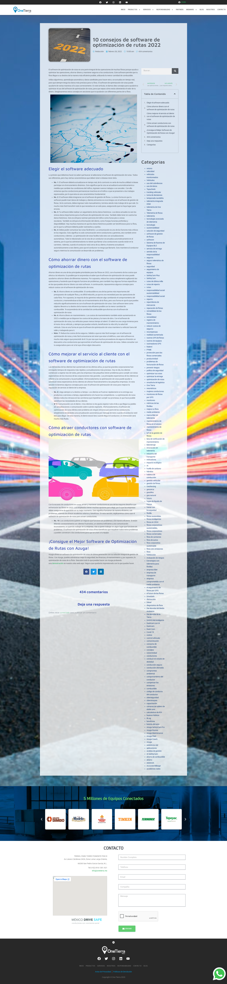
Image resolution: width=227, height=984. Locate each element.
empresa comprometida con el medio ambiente (155, 582)
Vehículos (150, 180)
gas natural (151, 495)
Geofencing (151, 486)
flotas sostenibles (154, 516)
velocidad (150, 171)
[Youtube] (127, 2)
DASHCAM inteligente (155, 620)
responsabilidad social (156, 296)
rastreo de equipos (154, 341)
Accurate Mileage (154, 766)
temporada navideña (155, 198)
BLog (149, 718)
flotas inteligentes (154, 519)
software (150, 240)
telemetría (151, 216)
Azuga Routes (152, 730)
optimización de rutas (155, 379)
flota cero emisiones (155, 549)
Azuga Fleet (151, 736)
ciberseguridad (153, 697)
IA (147, 466)
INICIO (123, 10)
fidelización (151, 555)
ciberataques (152, 700)
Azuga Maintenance (155, 733)
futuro (149, 498)
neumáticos (151, 388)
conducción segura (154, 665)
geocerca (150, 489)
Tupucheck (151, 189)
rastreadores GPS (154, 344)
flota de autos (152, 540)
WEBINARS (190, 10)
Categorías (151, 145)
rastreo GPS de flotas (155, 338)
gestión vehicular (153, 480)
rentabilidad (151, 317)
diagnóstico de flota (155, 605)
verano (149, 168)
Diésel (149, 602)
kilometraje (151, 445)
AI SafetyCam (152, 754)
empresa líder (152, 570)
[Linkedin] (120, 2)
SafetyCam (151, 278)
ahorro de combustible (156, 757)
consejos (150, 650)
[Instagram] (113, 2)
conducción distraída (155, 668)
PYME (149, 350)
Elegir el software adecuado (158, 103)
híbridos (150, 472)
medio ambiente (153, 412)
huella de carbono (154, 469)
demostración (57, 563)
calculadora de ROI (154, 712)
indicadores (151, 460)
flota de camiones (154, 537)
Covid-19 (150, 632)
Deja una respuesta (154, 141)
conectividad (152, 653)
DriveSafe (150, 596)
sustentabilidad (153, 228)
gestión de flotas (153, 483)
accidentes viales (153, 769)
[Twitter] (107, 2)
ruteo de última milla (155, 281)
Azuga (149, 742)
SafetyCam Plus (153, 275)
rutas (149, 287)
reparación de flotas (155, 308)
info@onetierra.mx (99, 871)
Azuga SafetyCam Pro (156, 727)
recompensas (152, 332)
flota (148, 552)
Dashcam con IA (153, 623)
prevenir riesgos (153, 368)
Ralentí (149, 347)
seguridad (151, 266)
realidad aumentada (155, 335)
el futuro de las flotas (155, 593)
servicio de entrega (154, 249)
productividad (152, 359)
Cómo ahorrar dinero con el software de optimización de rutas (160, 108)
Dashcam (150, 626)
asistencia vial (152, 745)
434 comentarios (154, 137)
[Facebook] (100, 2)
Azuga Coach (152, 739)
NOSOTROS (210, 10)
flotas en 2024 (152, 522)
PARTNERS (180, 10)
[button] (86, 572)
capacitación (152, 703)
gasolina (150, 492)
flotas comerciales (154, 534)
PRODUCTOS (132, 10)
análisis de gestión (154, 751)
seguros (150, 258)
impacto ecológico (154, 463)
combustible (152, 689)
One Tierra (151, 385)
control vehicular (153, 638)
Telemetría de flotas (154, 213)
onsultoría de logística (155, 382)
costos (149, 635)
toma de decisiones (154, 195)
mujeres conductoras (155, 391)
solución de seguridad (155, 231)
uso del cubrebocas (154, 183)
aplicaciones (152, 748)
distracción (151, 599)
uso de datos (152, 186)
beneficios (151, 721)
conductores (152, 656)
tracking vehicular (154, 192)
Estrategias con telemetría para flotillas (153, 564)
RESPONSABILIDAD (163, 10)
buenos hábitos (153, 715)
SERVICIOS (147, 10)
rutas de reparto (153, 284)
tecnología (151, 225)
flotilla (149, 513)
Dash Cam (151, 629)
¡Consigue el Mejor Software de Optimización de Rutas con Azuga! (161, 131)
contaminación (153, 641)
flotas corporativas (154, 531)
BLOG (202, 10)
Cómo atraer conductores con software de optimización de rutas (160, 124)
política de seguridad (155, 370)
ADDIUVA (150, 763)
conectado (65, 612)
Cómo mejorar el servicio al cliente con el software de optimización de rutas (161, 116)
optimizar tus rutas (154, 373)
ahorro (149, 760)
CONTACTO (221, 10)
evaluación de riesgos (155, 558)
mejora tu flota (153, 409)
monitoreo (151, 400)
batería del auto (153, 724)
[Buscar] (175, 71)
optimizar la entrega (155, 376)
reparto (150, 299)
